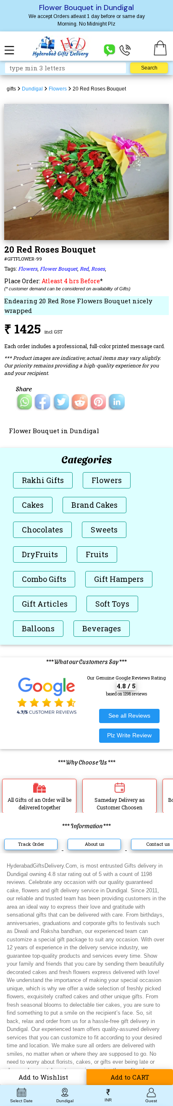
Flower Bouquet (58, 268)
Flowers (27, 268)
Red (84, 268)
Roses (98, 268)
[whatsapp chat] (109, 49)
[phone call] (125, 49)
